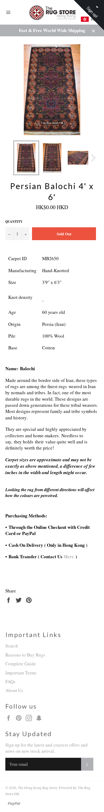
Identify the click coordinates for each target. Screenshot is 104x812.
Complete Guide (20, 664)
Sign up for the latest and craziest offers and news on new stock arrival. (46, 748)
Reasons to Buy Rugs (25, 655)
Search (11, 646)
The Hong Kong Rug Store (37, 787)
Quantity (14, 222)
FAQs (10, 681)
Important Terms (21, 673)
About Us (14, 690)
